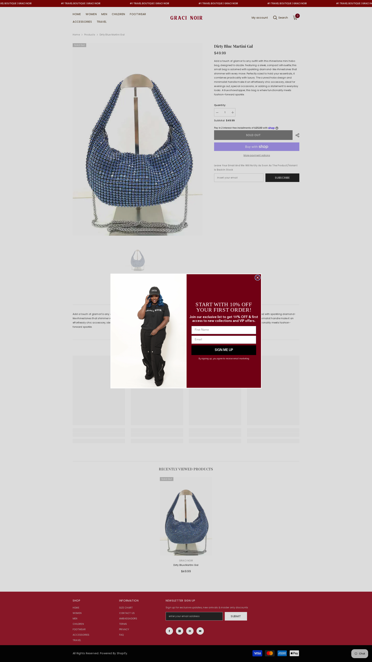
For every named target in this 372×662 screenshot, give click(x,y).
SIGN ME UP (224, 350)
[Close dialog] (257, 277)
